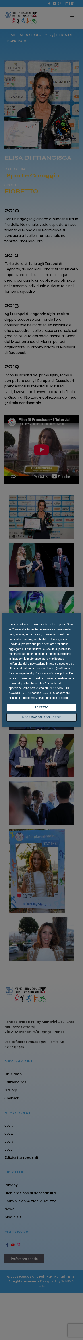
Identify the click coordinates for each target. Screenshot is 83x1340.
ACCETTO (41, 707)
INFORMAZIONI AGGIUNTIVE (41, 717)
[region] (41, 670)
